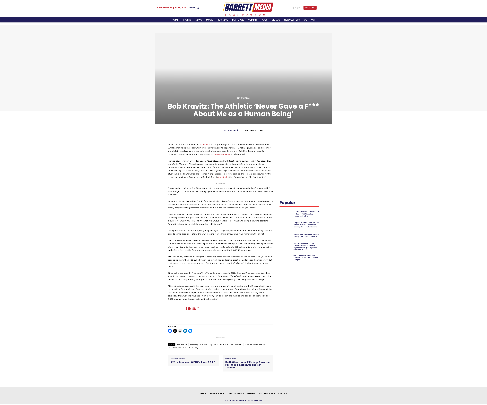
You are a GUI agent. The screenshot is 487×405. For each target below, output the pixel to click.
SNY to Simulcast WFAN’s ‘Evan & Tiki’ (192, 362)
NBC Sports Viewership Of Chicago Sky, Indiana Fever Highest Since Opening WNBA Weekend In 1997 (305, 246)
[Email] (282, 153)
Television (243, 98)
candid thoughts (222, 154)
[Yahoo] (264, 15)
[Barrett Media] (248, 7)
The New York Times (255, 345)
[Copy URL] (287, 153)
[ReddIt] (315, 148)
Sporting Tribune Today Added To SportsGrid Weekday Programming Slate (306, 214)
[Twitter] (229, 15)
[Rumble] (260, 15)
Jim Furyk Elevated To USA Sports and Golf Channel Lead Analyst (305, 257)
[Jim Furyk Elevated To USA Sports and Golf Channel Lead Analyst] (285, 257)
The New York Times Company (183, 348)
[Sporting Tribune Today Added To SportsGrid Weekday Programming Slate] (285, 214)
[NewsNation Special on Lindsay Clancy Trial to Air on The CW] (285, 236)
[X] (303, 148)
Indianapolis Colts (198, 345)
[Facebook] (225, 15)
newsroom (205, 144)
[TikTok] (247, 15)
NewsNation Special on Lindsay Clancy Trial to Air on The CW (306, 235)
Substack (222, 177)
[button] (194, 7)
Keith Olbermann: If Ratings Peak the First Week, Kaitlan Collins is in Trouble (247, 365)
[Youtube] (242, 15)
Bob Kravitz (182, 345)
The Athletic (236, 345)
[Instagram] (234, 15)
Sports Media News (219, 345)
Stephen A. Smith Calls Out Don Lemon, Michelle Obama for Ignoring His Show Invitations (306, 224)
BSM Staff (233, 130)
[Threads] (255, 15)
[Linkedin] (238, 15)
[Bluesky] (251, 15)
